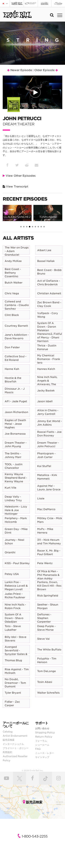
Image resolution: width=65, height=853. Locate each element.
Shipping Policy (45, 732)
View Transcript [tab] (16, 186)
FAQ (38, 748)
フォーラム (41, 740)
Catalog (7, 731)
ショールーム (42, 744)
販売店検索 (8, 739)
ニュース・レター (44, 753)
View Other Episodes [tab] (20, 175)
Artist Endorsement (15, 735)
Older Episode (44, 70)
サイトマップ (42, 757)
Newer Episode (21, 70)
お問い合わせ (42, 728)
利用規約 (7, 752)
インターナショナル (13, 744)
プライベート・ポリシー (16, 748)
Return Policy (43, 736)
